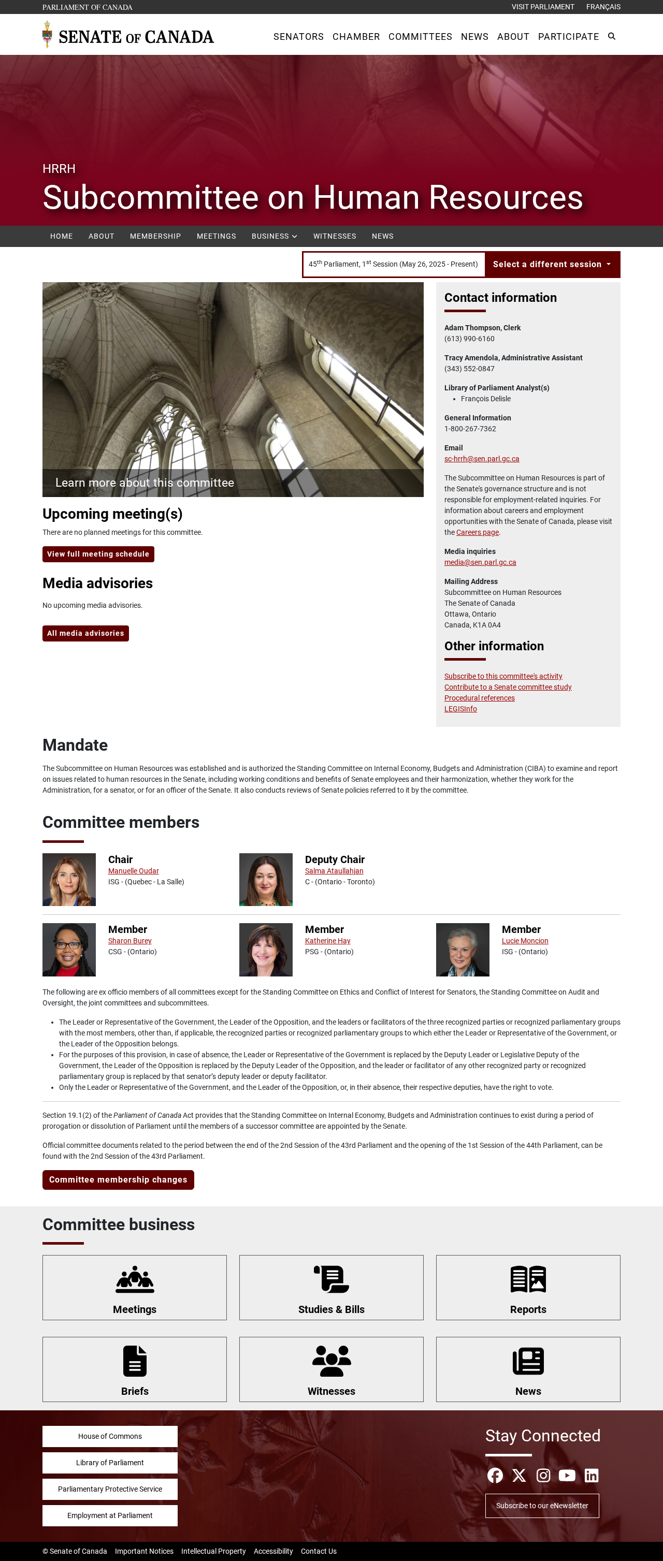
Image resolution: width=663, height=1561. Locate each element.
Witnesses (334, 236)
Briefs (135, 1391)
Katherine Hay (328, 941)
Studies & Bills (331, 1309)
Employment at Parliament (110, 1515)
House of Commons (110, 1436)
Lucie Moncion (525, 941)
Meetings (216, 236)
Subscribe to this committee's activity (503, 676)
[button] (298, 36)
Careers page (477, 532)
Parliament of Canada (88, 7)
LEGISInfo (460, 709)
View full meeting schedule (98, 554)
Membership (155, 236)
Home (61, 236)
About (101, 236)
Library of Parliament (110, 1462)
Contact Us (319, 1551)
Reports (528, 1309)
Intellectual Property (213, 1551)
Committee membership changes (118, 1180)
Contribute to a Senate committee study (508, 687)
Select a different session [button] (548, 264)
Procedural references (479, 698)
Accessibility (273, 1551)
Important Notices (144, 1551)
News (383, 236)
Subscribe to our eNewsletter (542, 1505)
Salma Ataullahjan (334, 871)
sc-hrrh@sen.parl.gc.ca (482, 459)
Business (271, 236)
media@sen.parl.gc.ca (480, 562)
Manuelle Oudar (133, 871)
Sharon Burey (130, 941)
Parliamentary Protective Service (110, 1489)
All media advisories (85, 633)
